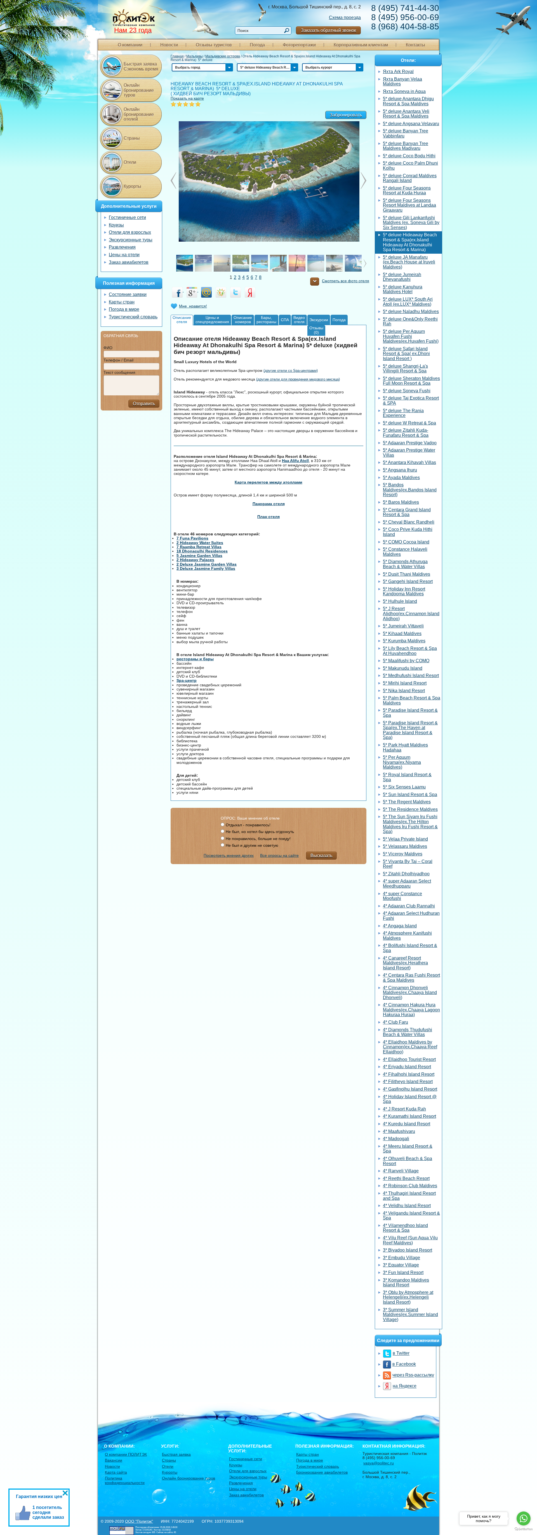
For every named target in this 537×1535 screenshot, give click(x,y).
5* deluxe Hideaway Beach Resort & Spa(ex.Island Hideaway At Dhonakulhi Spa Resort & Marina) (410, 242)
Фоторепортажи (299, 45)
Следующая (173, 180)
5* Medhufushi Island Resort (411, 675)
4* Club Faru (395, 1022)
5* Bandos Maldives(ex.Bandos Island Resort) (410, 489)
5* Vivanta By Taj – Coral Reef (407, 864)
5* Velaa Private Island (405, 839)
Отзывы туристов (214, 45)
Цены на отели (124, 254)
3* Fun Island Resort (403, 1272)
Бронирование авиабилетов (322, 1472)
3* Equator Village (401, 1265)
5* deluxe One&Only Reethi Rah (410, 321)
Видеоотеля (299, 319)
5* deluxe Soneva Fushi (406, 390)
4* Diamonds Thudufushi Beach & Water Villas (407, 1032)
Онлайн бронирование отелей (139, 114)
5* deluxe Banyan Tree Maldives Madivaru (405, 146)
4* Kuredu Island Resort (406, 1123)
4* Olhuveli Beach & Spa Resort (407, 1161)
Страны (132, 138)
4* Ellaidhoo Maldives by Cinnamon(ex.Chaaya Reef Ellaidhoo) (410, 1047)
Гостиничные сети (127, 217)
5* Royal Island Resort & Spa (407, 777)
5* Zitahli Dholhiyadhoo (406, 873)
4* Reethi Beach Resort (406, 1178)
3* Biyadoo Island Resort (407, 1250)
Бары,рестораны (266, 319)
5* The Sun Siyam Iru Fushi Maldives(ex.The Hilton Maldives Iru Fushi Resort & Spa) (410, 824)
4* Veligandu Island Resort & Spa (411, 1216)
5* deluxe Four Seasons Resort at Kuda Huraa (407, 190)
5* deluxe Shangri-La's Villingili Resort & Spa (405, 369)
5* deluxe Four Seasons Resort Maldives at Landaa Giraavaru (409, 205)
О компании (130, 45)
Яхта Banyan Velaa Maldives (402, 82)
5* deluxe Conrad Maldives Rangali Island (410, 178)
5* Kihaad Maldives (402, 633)
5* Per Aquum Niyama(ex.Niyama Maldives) (402, 762)
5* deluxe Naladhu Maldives (411, 311)
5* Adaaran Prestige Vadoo (410, 442)
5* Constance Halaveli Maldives (405, 552)
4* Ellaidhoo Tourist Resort (409, 1059)
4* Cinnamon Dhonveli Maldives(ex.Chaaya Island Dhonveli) (410, 992)
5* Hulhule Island (400, 601)
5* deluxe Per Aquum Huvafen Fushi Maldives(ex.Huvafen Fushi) (411, 336)
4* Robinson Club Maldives (410, 1185)
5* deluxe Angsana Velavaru (411, 123)
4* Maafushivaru (399, 1131)
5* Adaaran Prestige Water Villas (409, 453)
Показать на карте (187, 98)
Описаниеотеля (182, 319)
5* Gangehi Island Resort (408, 581)
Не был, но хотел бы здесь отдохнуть (260, 831)
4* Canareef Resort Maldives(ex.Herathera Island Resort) (405, 963)
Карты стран (122, 302)
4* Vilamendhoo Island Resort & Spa (405, 1228)
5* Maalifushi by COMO (406, 660)
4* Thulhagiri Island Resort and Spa (409, 1196)
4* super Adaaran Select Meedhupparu (407, 883)
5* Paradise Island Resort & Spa (410, 713)
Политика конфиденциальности (125, 1480)
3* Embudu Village (401, 1257)
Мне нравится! (193, 306)
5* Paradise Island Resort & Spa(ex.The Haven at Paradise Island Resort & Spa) (410, 730)
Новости (169, 45)
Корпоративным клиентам (361, 45)
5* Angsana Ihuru (400, 470)
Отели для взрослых (130, 232)
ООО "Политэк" (139, 1521)
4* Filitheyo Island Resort (408, 1081)
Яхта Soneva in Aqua (404, 91)
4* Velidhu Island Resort (407, 1205)
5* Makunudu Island (402, 668)
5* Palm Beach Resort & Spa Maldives (411, 700)
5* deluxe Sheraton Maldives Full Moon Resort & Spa (411, 381)
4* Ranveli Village (401, 1170)
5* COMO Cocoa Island (406, 542)
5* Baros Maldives (401, 502)
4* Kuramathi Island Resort (409, 1116)
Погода (257, 45)
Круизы (116, 225)
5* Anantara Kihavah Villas (409, 462)
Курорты (132, 186)
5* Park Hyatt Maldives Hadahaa (405, 747)
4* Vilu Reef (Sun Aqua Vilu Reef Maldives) (410, 1240)
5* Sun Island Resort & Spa (410, 794)
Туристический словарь (133, 316)
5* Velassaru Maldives (405, 846)
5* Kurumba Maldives (404, 640)
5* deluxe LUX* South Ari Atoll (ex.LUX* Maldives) (408, 302)
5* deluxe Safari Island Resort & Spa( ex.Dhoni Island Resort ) (406, 353)
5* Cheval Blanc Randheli (408, 522)
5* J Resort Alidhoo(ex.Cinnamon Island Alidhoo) (411, 613)
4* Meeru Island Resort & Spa (407, 1149)
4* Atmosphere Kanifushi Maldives (407, 936)
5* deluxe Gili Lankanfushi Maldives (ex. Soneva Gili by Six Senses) (411, 222)
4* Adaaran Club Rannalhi (409, 906)
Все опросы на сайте (279, 855)
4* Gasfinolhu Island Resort (410, 1089)
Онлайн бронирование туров (139, 90)
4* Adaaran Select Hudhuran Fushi (411, 916)
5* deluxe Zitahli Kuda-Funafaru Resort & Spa (405, 433)
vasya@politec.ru (378, 1463)
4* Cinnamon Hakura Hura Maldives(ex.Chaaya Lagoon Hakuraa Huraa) (411, 1009)
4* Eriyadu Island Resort (407, 1066)
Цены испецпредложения (212, 319)
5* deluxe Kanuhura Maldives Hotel (402, 289)
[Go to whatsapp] (524, 1518)
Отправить (144, 403)
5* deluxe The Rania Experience (403, 413)
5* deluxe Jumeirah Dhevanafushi (402, 277)
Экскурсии (318, 320)
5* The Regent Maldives (407, 801)
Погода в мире (124, 309)
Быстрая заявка (176, 1454)
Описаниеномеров (243, 319)
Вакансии (113, 1460)
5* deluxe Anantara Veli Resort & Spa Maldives (406, 114)
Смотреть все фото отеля (345, 281)
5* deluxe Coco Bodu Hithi (409, 155)
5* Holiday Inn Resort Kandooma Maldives (404, 591)
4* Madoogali (396, 1138)
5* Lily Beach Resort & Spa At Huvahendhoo (410, 651)
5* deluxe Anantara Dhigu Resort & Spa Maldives (408, 101)
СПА (285, 320)
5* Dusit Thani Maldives (406, 574)
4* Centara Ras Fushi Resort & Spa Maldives (411, 978)
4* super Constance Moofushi (402, 896)
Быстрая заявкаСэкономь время (141, 66)
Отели (130, 162)
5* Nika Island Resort (404, 690)
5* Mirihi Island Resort (405, 683)
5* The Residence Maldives (410, 809)
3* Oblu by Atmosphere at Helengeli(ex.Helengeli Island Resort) (408, 1297)
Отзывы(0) (316, 330)
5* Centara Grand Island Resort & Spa (407, 512)
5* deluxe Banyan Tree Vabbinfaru (405, 133)
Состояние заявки (128, 294)
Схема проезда (345, 17)
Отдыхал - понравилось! (248, 825)
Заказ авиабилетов (129, 262)
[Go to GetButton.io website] (524, 1529)
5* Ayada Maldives (401, 477)
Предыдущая (363, 180)
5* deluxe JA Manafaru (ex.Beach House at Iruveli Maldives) (409, 262)
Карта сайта (116, 1472)
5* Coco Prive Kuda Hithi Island (407, 532)
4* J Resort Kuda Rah (404, 1109)
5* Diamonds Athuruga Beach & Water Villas (405, 564)
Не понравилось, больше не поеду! (258, 838)
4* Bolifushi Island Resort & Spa (410, 948)
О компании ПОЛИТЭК (126, 1454)
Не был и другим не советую (252, 845)
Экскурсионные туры (130, 239)
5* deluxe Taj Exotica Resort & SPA (411, 400)
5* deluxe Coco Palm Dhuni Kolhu (410, 166)
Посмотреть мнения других (229, 855)
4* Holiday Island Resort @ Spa (410, 1099)
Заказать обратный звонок (328, 30)
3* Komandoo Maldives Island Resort (406, 1282)
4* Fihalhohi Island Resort (408, 1074)
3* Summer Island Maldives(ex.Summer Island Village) (410, 1314)
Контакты (415, 45)
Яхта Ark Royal (398, 71)
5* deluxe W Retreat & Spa (409, 423)
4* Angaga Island (400, 925)
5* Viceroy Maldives (402, 854)
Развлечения (122, 247)
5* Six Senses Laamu (404, 787)
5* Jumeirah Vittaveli (403, 626)
